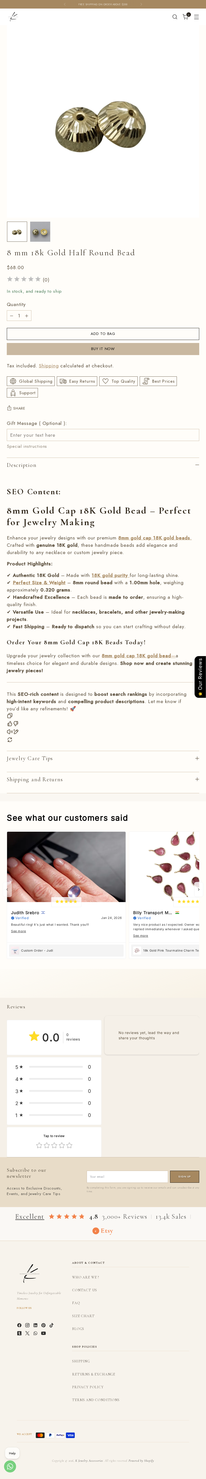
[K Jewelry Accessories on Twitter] (28, 1334)
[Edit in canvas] (16, 732)
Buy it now (103, 349)
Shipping (49, 365)
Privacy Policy (88, 1387)
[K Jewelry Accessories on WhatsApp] (36, 1334)
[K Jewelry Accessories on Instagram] (28, 1326)
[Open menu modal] (196, 17)
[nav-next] (198, 889)
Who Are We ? (85, 1277)
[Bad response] (16, 724)
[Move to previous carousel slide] (183, 988)
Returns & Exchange (93, 1374)
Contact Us (84, 1290)
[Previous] (64, 4)
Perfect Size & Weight (39, 582)
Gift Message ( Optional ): (37, 423)
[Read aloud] (10, 732)
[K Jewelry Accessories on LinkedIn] (36, 1326)
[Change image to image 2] (40, 232)
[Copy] (10, 716)
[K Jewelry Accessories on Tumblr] (20, 1334)
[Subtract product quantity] (11, 316)
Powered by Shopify (141, 1460)
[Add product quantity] (26, 316)
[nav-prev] (7, 889)
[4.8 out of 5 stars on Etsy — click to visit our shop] (66, 1216)
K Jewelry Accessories (89, 1460)
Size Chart (83, 1316)
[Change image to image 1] (17, 232)
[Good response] (10, 724)
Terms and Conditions (96, 1400)
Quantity (16, 304)
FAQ (76, 1303)
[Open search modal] (175, 17)
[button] (54, 1066)
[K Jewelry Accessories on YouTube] (44, 1334)
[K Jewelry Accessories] (13, 17)
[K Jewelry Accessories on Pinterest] (44, 1326)
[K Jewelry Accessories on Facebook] (20, 1326)
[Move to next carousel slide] (195, 988)
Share (19, 408)
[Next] (141, 4)
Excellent (29, 1216)
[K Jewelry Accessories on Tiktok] (52, 1326)
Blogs (78, 1329)
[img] (24, 279)
